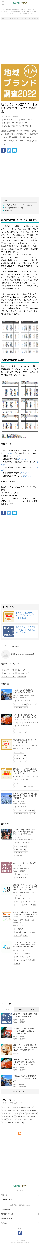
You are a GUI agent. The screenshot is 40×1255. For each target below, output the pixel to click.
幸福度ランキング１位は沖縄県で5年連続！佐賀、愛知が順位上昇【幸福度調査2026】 (25, 1047)
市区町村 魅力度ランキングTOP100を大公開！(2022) (25, 615)
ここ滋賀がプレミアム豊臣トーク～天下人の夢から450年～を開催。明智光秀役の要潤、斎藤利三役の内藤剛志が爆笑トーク (25, 944)
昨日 (7, 1009)
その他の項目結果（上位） (14, 208)
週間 (20, 1009)
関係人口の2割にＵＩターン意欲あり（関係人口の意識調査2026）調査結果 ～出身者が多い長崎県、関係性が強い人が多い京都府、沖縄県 (25, 914)
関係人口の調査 (18, 922)
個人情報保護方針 (7, 1214)
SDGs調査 (16, 1053)
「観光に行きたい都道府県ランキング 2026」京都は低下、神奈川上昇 (24, 1030)
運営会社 (4, 1223)
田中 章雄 (16, 801)
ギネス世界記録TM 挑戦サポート (23, 839)
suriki (15, 723)
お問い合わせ (5, 1209)
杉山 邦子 (16, 950)
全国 (32, 695)
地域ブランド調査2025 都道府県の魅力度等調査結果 (25, 1015)
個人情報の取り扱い (8, 1218)
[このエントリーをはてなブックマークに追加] (14, 150)
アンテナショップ (18, 895)
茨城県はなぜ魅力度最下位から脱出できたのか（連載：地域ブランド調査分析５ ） (25, 796)
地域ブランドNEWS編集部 (23, 654)
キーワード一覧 (6, 1199)
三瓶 (14, 837)
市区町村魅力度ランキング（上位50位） (19, 205)
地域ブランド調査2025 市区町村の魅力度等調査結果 (25, 630)
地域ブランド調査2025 (20, 1022)
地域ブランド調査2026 (20, 871)
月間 (32, 1009)
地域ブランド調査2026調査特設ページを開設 (25, 864)
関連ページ (9, 211)
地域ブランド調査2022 (20, 698)
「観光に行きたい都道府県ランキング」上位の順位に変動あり (25, 691)
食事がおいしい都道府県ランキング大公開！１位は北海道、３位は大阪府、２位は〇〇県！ (25, 717)
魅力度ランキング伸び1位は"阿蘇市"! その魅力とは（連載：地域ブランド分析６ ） (25, 771)
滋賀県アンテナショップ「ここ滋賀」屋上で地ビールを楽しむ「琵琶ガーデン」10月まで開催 (25, 887)
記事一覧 (4, 1195)
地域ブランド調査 (18, 1020)
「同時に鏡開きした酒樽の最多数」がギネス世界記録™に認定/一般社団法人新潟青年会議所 (25, 832)
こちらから (7, 453)
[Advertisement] (20, 43)
